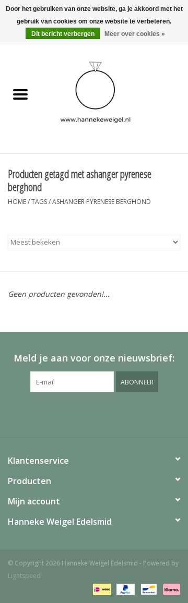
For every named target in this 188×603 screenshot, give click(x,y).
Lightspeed (24, 575)
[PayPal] (124, 588)
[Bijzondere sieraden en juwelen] (114, 95)
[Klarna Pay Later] (169, 588)
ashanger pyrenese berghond (101, 201)
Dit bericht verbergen (63, 34)
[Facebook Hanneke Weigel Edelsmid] (75, 413)
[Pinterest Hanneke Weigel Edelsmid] (94, 413)
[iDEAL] (100, 588)
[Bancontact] (147, 588)
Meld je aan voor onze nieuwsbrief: (94, 358)
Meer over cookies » (134, 34)
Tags (39, 201)
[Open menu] (20, 93)
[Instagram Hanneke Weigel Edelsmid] (112, 413)
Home (17, 201)
